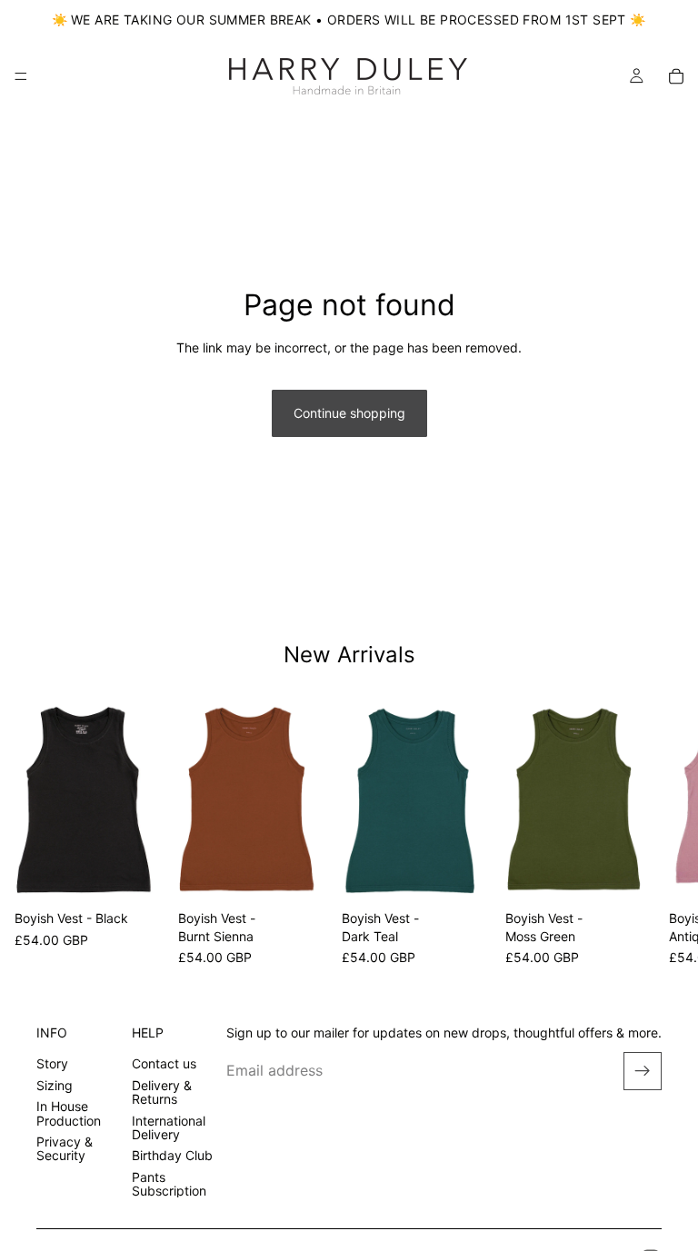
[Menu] (21, 76)
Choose (151, 874)
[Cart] (676, 76)
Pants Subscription (169, 1183)
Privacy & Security (64, 1148)
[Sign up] (642, 1071)
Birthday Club (172, 1155)
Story (52, 1064)
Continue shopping (349, 413)
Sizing (54, 1085)
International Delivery (168, 1127)
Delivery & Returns (162, 1092)
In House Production (68, 1112)
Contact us (164, 1064)
